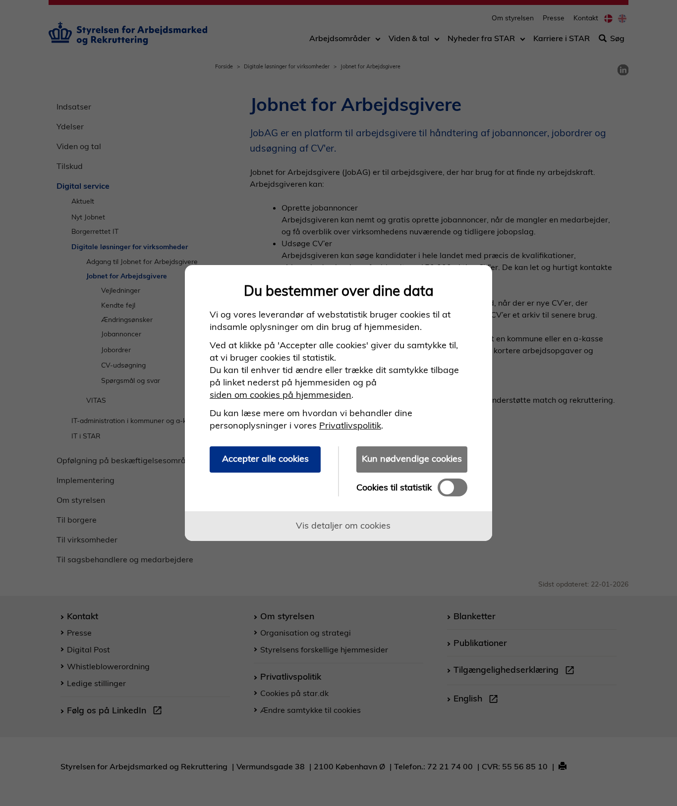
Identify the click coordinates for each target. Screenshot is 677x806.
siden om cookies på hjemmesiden (280, 394)
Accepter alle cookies (265, 458)
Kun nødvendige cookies (412, 458)
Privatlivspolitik (350, 425)
